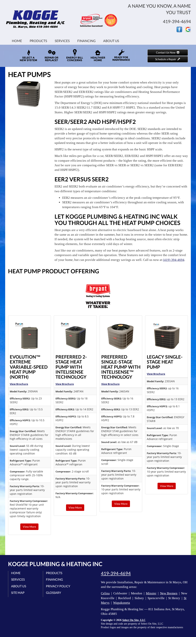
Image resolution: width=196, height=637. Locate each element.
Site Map (17, 592)
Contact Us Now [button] (166, 52)
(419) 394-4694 (173, 260)
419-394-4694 (116, 573)
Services (62, 41)
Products (38, 41)
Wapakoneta (121, 603)
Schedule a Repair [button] (166, 59)
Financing (86, 41)
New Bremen (168, 593)
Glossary (53, 592)
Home (17, 41)
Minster (151, 593)
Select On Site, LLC (133, 620)
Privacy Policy (58, 586)
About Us (111, 41)
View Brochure (19, 384)
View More (29, 526)
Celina (105, 593)
